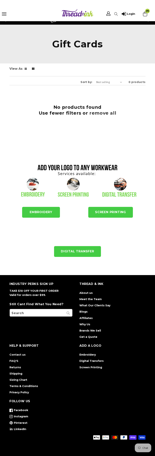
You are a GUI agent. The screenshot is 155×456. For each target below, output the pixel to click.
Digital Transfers (91, 361)
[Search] (68, 313)
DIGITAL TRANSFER (77, 251)
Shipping (15, 373)
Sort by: (86, 82)
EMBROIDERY (41, 212)
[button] (116, 14)
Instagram (18, 417)
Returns (15, 367)
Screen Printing (90, 367)
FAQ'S (13, 361)
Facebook (18, 410)
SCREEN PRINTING (110, 212)
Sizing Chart (18, 380)
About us (86, 293)
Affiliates (86, 318)
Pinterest (18, 423)
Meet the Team (90, 299)
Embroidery (87, 354)
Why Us (84, 324)
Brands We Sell (90, 330)
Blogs (83, 311)
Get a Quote (88, 337)
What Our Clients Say (94, 305)
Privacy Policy (19, 392)
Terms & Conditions (23, 386)
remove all (102, 113)
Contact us (17, 354)
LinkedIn (17, 429)
